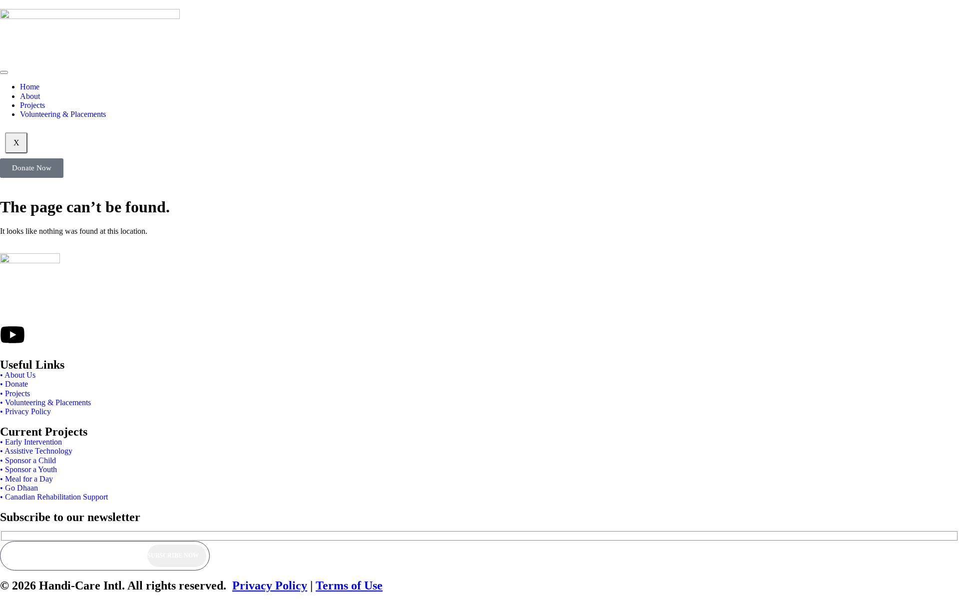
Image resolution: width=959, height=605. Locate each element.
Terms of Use (349, 585)
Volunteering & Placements (63, 114)
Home (29, 86)
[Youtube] (12, 334)
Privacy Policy (269, 585)
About (30, 96)
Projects (32, 105)
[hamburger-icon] (4, 72)
